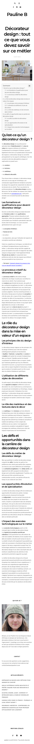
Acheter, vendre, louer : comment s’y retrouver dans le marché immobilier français (15, 695)
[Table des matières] (29, 86)
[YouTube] (20, 7)
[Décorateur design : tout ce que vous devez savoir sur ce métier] (17, 70)
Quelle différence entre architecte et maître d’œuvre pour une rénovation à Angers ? (15, 688)
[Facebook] (13, 7)
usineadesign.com (16, 194)
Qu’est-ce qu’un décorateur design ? (14, 88)
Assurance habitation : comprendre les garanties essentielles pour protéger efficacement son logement (16, 708)
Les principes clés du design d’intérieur (18, 103)
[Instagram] (17, 7)
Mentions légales (17, 728)
